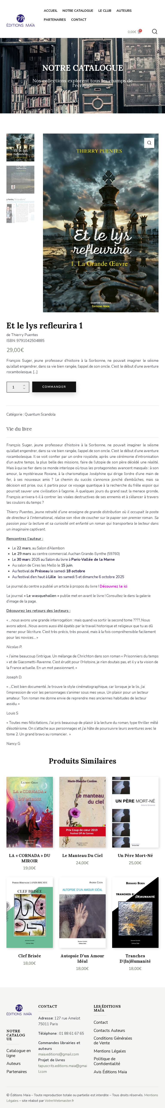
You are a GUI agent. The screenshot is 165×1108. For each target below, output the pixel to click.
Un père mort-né (135, 855)
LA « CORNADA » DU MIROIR (29, 858)
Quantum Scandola (40, 414)
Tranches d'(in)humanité (135, 958)
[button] (149, 143)
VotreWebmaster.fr (59, 1100)
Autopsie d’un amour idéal (82, 958)
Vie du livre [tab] (19, 429)
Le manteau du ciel (82, 855)
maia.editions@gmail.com (58, 1054)
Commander (54, 387)
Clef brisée (29, 955)
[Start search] (155, 31)
